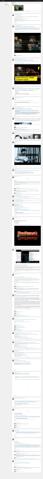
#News (22, 201)
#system (34, 416)
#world (15, 379)
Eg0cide (30, 286)
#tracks (26, 108)
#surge (29, 171)
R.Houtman (15, 117)
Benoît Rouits (17, 288)
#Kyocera (19, 432)
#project (35, 432)
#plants (15, 445)
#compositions (31, 29)
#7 (22, 26)
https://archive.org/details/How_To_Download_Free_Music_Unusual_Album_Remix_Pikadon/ (23, 277)
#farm (24, 432)
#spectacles (30, 112)
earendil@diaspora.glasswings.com (18, 97)
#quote (15, 20)
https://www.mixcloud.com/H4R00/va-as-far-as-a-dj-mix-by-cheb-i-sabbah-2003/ (22, 374)
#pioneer (29, 20)
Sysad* (3, 0)
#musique (25, 63)
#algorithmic (22, 319)
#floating (22, 432)
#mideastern (31, 379)
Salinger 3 (15, 294)
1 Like (16, 53)
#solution (19, 122)
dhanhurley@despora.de (18, 454)
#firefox (18, 356)
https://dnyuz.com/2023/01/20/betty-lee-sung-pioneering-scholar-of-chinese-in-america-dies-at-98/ (23, 100)
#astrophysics (26, 416)
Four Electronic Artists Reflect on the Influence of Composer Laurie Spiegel (23, 321)
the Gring (17, 469)
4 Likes (16, 309)
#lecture (31, 90)
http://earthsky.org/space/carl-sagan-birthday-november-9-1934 (20, 415)
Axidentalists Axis (16, 176)
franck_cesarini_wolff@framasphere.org (20, 327)
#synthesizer (19, 63)
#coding (26, 319)
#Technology (31, 210)
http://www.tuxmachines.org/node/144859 (37, 200)
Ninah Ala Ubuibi (16, 372)
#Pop (36, 210)
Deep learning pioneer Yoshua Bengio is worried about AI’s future (23, 333)
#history (23, 20)
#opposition (26, 20)
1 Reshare (16, 105)
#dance (35, 379)
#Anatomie (16, 88)
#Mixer (19, 196)
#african (28, 379)
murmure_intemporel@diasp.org (26, 288)
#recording (34, 61)
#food (20, 122)
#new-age (34, 111)
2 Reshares (17, 395)
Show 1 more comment (17, 324)
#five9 (20, 171)
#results (26, 171)
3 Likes (16, 406)
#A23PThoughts (16, 210)
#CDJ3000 (25, 210)
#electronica (17, 319)
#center (16, 171)
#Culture (39, 210)
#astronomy (21, 416)
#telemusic (22, 360)
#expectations (18, 171)
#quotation (19, 20)
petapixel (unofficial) (16, 132)
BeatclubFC (15, 317)
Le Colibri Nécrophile (19, 286)
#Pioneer (18, 181)
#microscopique (16, 90)
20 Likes (16, 420)
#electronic (26, 28)
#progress (31, 20)
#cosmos (29, 416)
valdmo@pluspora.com (16, 141)
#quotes (17, 20)
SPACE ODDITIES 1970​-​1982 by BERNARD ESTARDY (22, 361)
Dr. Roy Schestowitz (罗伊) (17, 195)
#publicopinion (33, 20)
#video (31, 28)
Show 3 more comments (17, 465)
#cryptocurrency (7, 4)
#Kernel (27, 197)
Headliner (20, 74)
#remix (33, 379)
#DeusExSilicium (37, 88)
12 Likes (16, 246)
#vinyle (33, 88)
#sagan (18, 416)
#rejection (36, 20)
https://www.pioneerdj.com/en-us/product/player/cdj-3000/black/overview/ (21, 207)
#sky (39, 416)
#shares (28, 171)
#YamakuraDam (28, 432)
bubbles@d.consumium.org (19, 128)
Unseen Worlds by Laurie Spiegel (19, 320)
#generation (17, 432)
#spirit (28, 401)
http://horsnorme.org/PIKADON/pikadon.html (20, 289)
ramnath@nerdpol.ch (16, 4)
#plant (39, 432)
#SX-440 (19, 181)
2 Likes (16, 104)
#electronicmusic (22, 63)
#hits (26, 110)
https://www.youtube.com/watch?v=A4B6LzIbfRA (19, 31)
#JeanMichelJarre (21, 108)
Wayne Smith (5, 3)
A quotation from (17, 15)
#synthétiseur (29, 63)
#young (25, 401)
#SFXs (39, 29)
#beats (36, 379)
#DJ (37, 210)
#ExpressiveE (32, 26)
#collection (38, 379)
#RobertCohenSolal (22, 299)
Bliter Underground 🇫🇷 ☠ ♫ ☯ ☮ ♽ (18, 25)
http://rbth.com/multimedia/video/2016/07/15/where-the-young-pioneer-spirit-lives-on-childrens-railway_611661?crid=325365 (26, 402)
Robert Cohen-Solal (26, 315)
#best (16, 108)
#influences (18, 28)
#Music (15, 142)
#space (30, 416)
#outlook (22, 171)
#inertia (24, 20)
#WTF (35, 210)
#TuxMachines (19, 201)
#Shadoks (28, 297)
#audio (33, 90)
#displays (27, 113)
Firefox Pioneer (16, 351)
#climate (15, 122)
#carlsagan (17, 416)
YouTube (22, 74)
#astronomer (23, 416)
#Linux (28, 197)
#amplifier (25, 181)
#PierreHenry (15, 302)
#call (14, 171)
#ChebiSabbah (22, 379)
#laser (24, 113)
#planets (38, 416)
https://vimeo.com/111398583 (17, 442)
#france (25, 360)
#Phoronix (25, 197)
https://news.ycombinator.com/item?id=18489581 (22, 335)
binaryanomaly (17, 354)
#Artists (15, 26)
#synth (27, 63)
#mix (18, 379)
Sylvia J (15, 438)
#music (20, 61)
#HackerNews (15, 356)
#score (23, 360)
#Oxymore (21, 29)
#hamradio (5, 4)
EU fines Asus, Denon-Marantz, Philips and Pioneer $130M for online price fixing (25, 342)
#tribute (15, 99)
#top (30, 171)
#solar (32, 416)
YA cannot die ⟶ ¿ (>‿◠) (17, 460)
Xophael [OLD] (15, 217)
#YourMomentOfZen (22, 210)
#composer (25, 61)
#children (32, 401)
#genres (38, 111)
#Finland (21, 445)
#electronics (17, 360)
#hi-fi (21, 181)
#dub (29, 379)
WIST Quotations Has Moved (17, 14)
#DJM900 (27, 210)
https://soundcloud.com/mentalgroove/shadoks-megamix (19, 296)
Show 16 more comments (17, 449)
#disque (30, 88)
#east (25, 379)
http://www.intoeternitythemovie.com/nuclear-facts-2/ (19, 443)
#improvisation (34, 319)
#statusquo (39, 20)
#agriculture (22, 122)
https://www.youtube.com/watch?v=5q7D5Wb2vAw (19, 62)
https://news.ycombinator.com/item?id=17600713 (22, 345)
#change (21, 20)
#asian (26, 379)
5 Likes (16, 283)
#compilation (29, 108)
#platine (25, 88)
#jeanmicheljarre (16, 63)
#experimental (31, 319)
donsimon (17, 192)
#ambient (29, 111)
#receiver (23, 181)
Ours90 (17, 346)
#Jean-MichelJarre (26, 26)
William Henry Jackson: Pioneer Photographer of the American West (24, 133)
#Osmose (20, 26)
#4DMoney (34, 210)
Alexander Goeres (18, 329)
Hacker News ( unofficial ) (17, 332)
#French (30, 110)
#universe (36, 416)
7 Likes (16, 271)
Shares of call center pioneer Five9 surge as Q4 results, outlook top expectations (26, 170)
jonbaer (17, 336)
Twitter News (15, 169)
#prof (14, 416)
